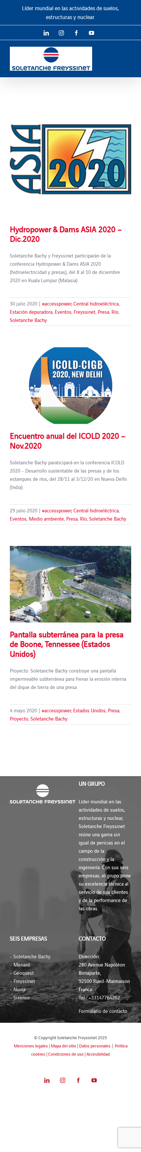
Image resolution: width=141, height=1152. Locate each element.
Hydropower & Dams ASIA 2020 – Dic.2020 (66, 233)
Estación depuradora (31, 311)
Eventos (63, 311)
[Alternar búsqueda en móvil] (114, 60)
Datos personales (95, 1045)
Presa (103, 311)
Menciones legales (31, 1045)
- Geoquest (22, 972)
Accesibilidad (98, 1054)
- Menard (20, 964)
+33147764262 (104, 997)
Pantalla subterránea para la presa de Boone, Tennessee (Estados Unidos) (67, 643)
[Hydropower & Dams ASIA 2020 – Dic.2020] (70, 156)
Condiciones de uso (66, 1054)
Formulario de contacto (103, 1010)
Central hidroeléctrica (96, 303)
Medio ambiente (46, 518)
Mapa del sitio (63, 1045)
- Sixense (20, 997)
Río (114, 311)
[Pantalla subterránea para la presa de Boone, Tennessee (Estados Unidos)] (70, 584)
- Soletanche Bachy (30, 956)
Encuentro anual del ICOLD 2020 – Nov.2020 (68, 439)
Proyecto (19, 718)
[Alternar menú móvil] (127, 60)
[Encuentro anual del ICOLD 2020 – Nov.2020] (70, 385)
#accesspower (56, 303)
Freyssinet (84, 311)
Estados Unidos (89, 710)
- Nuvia (18, 989)
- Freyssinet (22, 980)
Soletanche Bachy (28, 319)
